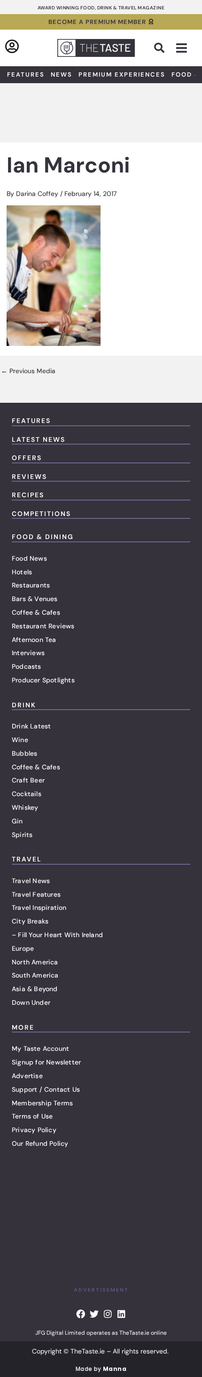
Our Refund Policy (40, 1143)
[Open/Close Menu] (181, 48)
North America (35, 962)
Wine (20, 739)
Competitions (41, 513)
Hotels (22, 572)
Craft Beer (28, 780)
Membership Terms (42, 1103)
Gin (17, 821)
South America (35, 975)
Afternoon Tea (34, 639)
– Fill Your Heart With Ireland (57, 935)
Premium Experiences (121, 74)
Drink (24, 705)
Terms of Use (32, 1116)
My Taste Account (40, 1048)
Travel (27, 859)
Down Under (31, 1002)
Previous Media (28, 371)
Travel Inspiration (39, 907)
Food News (29, 558)
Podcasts (26, 666)
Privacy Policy (34, 1130)
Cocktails (26, 794)
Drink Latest (31, 726)
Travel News (31, 880)
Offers (27, 458)
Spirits (22, 834)
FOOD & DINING (43, 536)
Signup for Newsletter (46, 1062)
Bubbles (24, 753)
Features (26, 74)
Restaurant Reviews (43, 626)
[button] (159, 48)
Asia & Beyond (35, 989)
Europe (23, 948)
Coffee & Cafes (36, 612)
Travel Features (36, 894)
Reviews (29, 476)
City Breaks (30, 921)
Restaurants (31, 585)
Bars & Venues (35, 599)
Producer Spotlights (43, 680)
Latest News (38, 439)
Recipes (28, 495)
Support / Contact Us (46, 1089)
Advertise (27, 1076)
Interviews (28, 653)
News (61, 74)
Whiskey (25, 807)
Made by (101, 1369)
